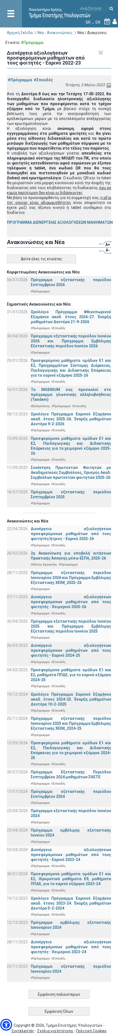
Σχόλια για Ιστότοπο (55, 1031)
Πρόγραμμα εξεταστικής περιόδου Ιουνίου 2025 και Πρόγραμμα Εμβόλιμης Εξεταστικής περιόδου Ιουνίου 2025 (71, 626)
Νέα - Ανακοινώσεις (55, 32)
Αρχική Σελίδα (20, 32)
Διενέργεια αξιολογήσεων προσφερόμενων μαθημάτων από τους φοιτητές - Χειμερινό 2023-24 (71, 947)
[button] (6, 1025)
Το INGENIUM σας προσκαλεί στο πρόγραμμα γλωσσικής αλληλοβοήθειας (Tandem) (71, 394)
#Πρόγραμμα (20, 80)
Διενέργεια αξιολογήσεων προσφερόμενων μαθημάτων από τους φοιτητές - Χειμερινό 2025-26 (71, 602)
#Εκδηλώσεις (40, 406)
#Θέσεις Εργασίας (44, 564)
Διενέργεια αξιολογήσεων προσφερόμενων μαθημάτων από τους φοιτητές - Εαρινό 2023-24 (71, 854)
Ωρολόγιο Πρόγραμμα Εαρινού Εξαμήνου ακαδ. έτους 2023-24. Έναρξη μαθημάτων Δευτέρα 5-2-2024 (71, 903)
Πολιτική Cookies (91, 1031)
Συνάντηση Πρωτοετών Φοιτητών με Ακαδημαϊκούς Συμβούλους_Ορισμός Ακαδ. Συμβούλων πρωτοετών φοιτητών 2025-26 (71, 472)
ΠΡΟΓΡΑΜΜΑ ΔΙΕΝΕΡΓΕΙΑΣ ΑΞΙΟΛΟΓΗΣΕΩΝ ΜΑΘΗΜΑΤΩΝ (60, 222)
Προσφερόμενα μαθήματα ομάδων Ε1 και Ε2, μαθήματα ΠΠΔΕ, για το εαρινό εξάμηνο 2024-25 (71, 675)
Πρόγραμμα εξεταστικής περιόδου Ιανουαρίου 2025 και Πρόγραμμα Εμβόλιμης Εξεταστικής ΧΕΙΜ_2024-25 (71, 723)
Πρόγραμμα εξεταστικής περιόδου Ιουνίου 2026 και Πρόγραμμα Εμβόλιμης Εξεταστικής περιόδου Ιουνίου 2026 (71, 341)
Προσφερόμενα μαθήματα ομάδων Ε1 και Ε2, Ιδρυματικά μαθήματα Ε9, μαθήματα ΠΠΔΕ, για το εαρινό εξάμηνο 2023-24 (71, 879)
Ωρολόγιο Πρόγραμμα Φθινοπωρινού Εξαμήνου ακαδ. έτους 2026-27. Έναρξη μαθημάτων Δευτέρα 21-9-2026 (71, 317)
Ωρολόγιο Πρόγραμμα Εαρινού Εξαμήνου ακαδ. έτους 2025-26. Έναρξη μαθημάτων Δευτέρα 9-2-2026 (71, 419)
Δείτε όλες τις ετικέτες (41, 259)
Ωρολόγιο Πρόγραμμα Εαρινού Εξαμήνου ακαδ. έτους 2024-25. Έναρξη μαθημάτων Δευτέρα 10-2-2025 (71, 699)
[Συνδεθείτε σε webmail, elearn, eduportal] (115, 22)
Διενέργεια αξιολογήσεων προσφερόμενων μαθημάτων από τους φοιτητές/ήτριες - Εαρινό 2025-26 (71, 534)
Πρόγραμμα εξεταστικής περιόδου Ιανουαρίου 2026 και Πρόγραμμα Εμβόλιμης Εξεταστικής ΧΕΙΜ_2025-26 (71, 577)
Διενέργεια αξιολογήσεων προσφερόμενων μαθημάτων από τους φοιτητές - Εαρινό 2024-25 (71, 650)
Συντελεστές (23, 1031)
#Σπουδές (43, 80)
